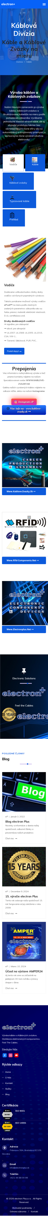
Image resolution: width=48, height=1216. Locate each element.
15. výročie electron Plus (21, 896)
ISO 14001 (20, 1122)
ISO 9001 (20, 1110)
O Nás (8, 1077)
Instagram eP (25, 401)
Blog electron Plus (17, 821)
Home (8, 1072)
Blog (7, 1094)
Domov (19, 61)
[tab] (13, 162)
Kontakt (9, 1083)
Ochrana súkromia (18, 1211)
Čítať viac (9, 838)
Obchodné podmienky (22, 1208)
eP (7, 816)
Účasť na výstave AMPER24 (24, 971)
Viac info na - (25, 410)
